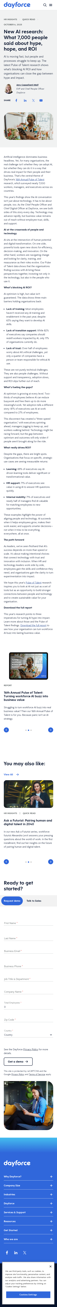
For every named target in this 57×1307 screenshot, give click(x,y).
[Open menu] (50, 5)
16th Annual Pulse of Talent (30, 179)
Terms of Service (37, 1074)
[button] (6, 729)
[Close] (50, 1266)
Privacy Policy (30, 1049)
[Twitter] (33, 100)
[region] (28, 1283)
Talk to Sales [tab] (34, 900)
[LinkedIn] (25, 100)
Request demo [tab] (12, 900)
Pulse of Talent (33, 582)
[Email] (41, 100)
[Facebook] (16, 100)
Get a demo (15, 1061)
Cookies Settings (28, 1294)
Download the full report (33, 625)
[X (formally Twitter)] (25, 1252)
